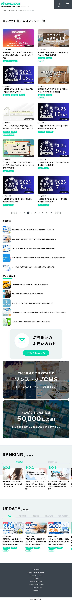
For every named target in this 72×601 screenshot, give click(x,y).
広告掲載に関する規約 (36, 581)
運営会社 (36, 590)
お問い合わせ (36, 569)
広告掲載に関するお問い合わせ (36, 572)
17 (51, 213)
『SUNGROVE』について (36, 575)
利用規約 (36, 578)
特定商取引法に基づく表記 (36, 584)
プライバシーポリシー (36, 587)
